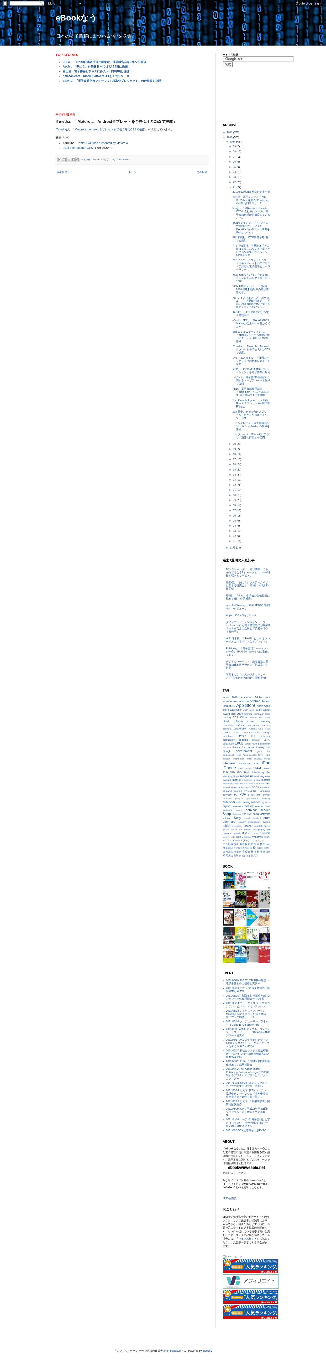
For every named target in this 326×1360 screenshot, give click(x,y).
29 (235, 146)
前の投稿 (202, 172)
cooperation (240, 728)
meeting (265, 779)
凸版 (236, 855)
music (262, 783)
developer (228, 736)
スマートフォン (241, 840)
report (227, 806)
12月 (233, 141)
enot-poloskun (172, 1350)
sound (247, 818)
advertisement (230, 701)
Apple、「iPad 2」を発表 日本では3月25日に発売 (95, 66)
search (239, 810)
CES (119, 159)
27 (235, 156)
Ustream (265, 833)
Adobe (258, 697)
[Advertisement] (132, 97)
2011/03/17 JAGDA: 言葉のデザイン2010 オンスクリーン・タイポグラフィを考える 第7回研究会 (247, 1042)
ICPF (260, 755)
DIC (253, 736)
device (242, 735)
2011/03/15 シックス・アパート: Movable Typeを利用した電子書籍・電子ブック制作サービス (247, 1013)
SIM (244, 814)
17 (235, 459)
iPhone (229, 767)
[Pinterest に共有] (77, 159)
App (233, 706)
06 (235, 515)
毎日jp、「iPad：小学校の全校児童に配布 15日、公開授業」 (248, 597)
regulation (265, 802)
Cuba (267, 729)
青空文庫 (247, 851)
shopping (236, 814)
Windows (257, 836)
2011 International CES (78, 148)
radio (238, 802)
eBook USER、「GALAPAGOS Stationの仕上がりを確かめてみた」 (251, 323)
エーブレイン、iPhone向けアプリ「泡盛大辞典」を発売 (250, 436)
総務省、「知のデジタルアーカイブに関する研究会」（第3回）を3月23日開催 (247, 585)
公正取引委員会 (241, 848)
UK (268, 829)
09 (235, 500)
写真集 (229, 851)
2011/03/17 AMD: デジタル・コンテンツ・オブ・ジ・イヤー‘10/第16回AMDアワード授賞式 (248, 1032)
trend (234, 829)
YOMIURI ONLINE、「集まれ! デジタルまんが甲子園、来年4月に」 (251, 277)
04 (235, 525)
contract (227, 728)
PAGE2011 (250, 791)
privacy (266, 795)
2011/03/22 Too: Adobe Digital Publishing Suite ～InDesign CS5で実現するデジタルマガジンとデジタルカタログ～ (247, 1073)
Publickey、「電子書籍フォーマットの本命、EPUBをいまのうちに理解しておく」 (248, 651)
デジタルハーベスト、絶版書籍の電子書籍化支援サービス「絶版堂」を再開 (247, 664)
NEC (267, 783)
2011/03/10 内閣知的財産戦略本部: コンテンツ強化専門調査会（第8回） (248, 997)
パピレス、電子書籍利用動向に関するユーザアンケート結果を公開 (251, 380)
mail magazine (262, 776)
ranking (246, 802)
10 (235, 495)
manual (227, 780)
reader (255, 802)
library (261, 772)
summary (229, 821)
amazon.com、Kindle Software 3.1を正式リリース (96, 76)
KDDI (239, 772)
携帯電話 (228, 848)
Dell (236, 732)
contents (265, 725)
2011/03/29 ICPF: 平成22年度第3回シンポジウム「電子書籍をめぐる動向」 (247, 1111)
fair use (227, 747)
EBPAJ (267, 740)
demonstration (251, 732)
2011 (230, 132)
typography (259, 829)
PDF (243, 794)
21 (235, 187)
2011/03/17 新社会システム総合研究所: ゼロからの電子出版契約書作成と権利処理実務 (247, 1053)
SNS (249, 814)
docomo (243, 739)
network (227, 787)
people (251, 795)
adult (267, 697)
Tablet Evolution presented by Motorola (102, 143)
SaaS (267, 806)
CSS (260, 729)
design (266, 732)
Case (267, 714)
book (240, 713)
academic (246, 697)
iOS (256, 763)
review (249, 806)
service (265, 810)
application (236, 709)
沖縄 (236, 844)
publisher (229, 802)
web (238, 836)
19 (235, 449)
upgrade (237, 833)
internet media (262, 759)
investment (245, 763)
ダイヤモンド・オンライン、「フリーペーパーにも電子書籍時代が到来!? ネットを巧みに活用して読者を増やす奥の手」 (248, 627)
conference (241, 725)
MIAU (226, 783)
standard (256, 818)
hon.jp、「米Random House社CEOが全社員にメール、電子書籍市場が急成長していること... (251, 213)
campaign (258, 714)
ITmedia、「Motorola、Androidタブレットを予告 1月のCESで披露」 (251, 349)
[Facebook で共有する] (73, 159)
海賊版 (243, 844)
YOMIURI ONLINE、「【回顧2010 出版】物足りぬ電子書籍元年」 (250, 289)
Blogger (207, 1350)
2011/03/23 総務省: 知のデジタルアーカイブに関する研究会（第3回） (248, 1084)
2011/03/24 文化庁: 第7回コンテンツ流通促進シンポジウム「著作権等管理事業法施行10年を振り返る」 (247, 1093)
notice (263, 787)
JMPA (233, 772)
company (265, 721)
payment (227, 794)
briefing (248, 714)
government (244, 751)
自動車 (260, 848)
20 (235, 443)
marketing (247, 780)
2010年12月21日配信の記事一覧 (251, 191)
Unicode (227, 833)
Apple (260, 705)
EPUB (239, 743)
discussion (229, 739)
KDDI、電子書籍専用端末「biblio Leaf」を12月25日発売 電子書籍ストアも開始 (250, 391)
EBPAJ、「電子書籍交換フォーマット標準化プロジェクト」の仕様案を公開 (112, 81)
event (255, 743)
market (236, 779)
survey (242, 822)
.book (226, 697)
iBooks (253, 755)
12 (235, 484)
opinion (238, 791)
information (238, 759)
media (257, 780)
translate (258, 826)
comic (251, 721)
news (234, 787)
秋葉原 (238, 851)
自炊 (253, 848)
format (251, 747)
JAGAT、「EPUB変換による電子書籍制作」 (250, 314)
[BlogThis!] (64, 159)
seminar (251, 810)
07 (235, 510)
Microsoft (234, 783)
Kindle (246, 772)
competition (228, 725)
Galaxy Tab (263, 747)
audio (259, 709)
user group (253, 833)
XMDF (267, 837)
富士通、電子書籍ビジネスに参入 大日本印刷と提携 (96, 71)
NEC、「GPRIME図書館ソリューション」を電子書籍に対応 (251, 371)
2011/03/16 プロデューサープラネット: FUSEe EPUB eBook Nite (247, 1023)
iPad (266, 762)
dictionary (265, 736)
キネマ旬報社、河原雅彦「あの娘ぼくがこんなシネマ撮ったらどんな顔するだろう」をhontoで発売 (251, 250)
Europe (248, 744)
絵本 (250, 844)
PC (236, 794)
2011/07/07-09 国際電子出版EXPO (246, 1130)
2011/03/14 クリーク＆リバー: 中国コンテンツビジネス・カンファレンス (248, 1005)
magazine (246, 776)
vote (233, 837)
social (256, 813)
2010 (230, 137)
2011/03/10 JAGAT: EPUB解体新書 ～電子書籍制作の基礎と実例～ (248, 982)
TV (240, 829)
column (238, 721)
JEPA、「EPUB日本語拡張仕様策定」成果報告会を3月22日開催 (104, 62)
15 (235, 469)
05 (235, 520)
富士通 (249, 855)
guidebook (228, 755)
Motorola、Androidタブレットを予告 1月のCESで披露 (110, 129)
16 (235, 464)
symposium (254, 822)
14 (235, 474)
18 (235, 454)
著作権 (258, 851)
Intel (249, 759)
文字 (255, 855)
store (266, 818)
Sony (237, 818)
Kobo (254, 772)
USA (244, 833)
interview (229, 763)
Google (227, 751)
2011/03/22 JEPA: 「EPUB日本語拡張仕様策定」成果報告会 (248, 1063)
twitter (247, 829)
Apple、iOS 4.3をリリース (241, 615)
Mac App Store (231, 776)
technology (237, 826)
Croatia (253, 729)
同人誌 (229, 855)
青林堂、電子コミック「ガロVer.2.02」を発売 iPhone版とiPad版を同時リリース (251, 199)
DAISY (226, 732)
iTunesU (248, 768)
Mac (268, 772)
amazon (244, 701)
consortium (254, 725)
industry (227, 759)
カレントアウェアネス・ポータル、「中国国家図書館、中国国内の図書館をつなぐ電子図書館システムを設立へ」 (251, 302)
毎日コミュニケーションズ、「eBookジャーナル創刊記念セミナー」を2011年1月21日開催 (251, 336)
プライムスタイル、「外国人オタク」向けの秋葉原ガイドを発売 (251, 360)
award (226, 713)
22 (235, 182)
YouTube (227, 840)
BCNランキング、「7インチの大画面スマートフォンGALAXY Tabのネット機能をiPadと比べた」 (251, 227)
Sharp (227, 814)
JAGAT (257, 768)
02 (235, 535)
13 (235, 479)
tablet (126, 159)
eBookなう (76, 17)
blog (233, 713)
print (259, 794)
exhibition (265, 743)
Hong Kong (241, 755)
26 (235, 161)
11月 (233, 547)
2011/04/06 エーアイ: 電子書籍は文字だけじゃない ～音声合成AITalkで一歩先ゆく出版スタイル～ (248, 1122)
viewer (226, 837)
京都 (268, 844)
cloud (226, 721)
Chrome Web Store (259, 717)
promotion (252, 798)
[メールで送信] (59, 159)
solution (227, 818)
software (265, 813)
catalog (227, 717)
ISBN (240, 768)
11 (235, 489)
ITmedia (61, 129)
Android (255, 701)
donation (256, 740)
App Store (245, 705)
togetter (248, 825)
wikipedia (246, 837)
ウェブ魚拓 (245, 1238)
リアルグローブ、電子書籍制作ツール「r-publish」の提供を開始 (251, 425)
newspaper (244, 787)
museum (253, 783)
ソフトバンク (257, 840)
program (239, 798)
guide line (263, 751)
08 (235, 505)
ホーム (132, 172)
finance (236, 747)
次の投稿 (62, 172)
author (266, 709)
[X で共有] (68, 159)
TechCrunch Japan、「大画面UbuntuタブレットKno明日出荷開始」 (251, 403)
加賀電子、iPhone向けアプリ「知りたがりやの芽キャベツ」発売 (250, 414)
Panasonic (264, 791)
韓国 (262, 844)
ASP (245, 710)
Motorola (244, 783)
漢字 (256, 844)
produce (227, 798)
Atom (251, 710)
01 (235, 541)
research (237, 806)
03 (235, 530)
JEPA (226, 772)
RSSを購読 (230, 1198)
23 (235, 177)
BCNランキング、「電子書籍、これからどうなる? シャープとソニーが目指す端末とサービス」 (248, 572)
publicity (266, 798)
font (244, 747)
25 (235, 166)
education (228, 743)
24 (235, 172)
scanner (227, 810)
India (267, 755)
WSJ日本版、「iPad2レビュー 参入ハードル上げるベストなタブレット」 (248, 640)
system (266, 822)
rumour (259, 806)
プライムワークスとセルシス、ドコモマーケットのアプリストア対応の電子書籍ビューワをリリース (251, 265)
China (243, 717)
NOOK (255, 787)
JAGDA (266, 768)
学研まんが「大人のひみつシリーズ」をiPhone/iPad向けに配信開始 (246, 676)
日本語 (242, 855)
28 (235, 151)
